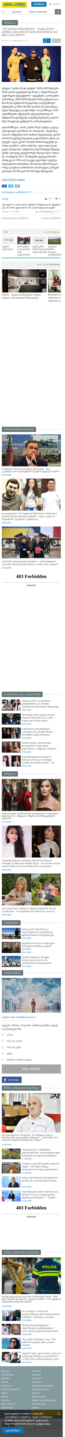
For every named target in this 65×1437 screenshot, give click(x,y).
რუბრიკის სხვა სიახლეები (22, 694)
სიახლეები (16, 12)
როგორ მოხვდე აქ (51, 232)
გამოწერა (38, 4)
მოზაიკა (10, 23)
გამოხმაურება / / (49, 211)
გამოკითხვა (12, 973)
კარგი (10, 1035)
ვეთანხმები (13, 1430)
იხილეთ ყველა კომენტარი (15, 218)
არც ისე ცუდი (14, 1047)
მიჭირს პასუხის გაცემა (19, 1059)
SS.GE (5, 232)
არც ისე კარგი (15, 1041)
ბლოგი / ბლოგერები (38, 12)
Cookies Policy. (43, 1423)
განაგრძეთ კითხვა (13, 179)
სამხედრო (11, 923)
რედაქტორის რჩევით (19, 429)
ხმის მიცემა (31, 1069)
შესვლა (56, 4)
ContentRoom (48, 264)
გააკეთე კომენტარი (51, 218)
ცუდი (9, 1053)
